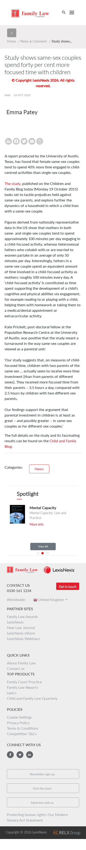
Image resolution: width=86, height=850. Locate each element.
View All (43, 546)
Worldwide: (17, 599)
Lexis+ (12, 693)
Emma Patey (22, 111)
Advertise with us (42, 803)
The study (12, 183)
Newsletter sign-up (42, 774)
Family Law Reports (22, 687)
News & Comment (34, 41)
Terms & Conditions (22, 728)
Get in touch (67, 587)
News (39, 469)
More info (37, 524)
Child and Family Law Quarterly (32, 698)
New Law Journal (21, 627)
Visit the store (42, 788)
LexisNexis (15, 622)
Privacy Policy (18, 722)
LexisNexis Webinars (23, 638)
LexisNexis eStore (21, 633)
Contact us (16, 668)
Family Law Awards (22, 616)
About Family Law (21, 663)
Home (11, 41)
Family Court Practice (24, 682)
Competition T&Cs (22, 733)
